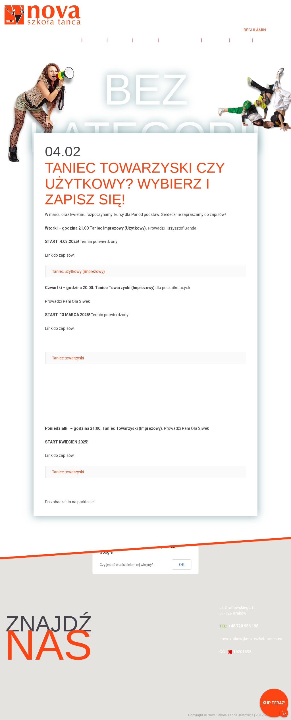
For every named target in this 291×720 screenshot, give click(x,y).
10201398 (242, 651)
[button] (145, 620)
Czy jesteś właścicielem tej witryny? (126, 564)
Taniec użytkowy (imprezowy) (78, 271)
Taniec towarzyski (68, 358)
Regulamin (255, 29)
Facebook (281, 25)
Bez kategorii (145, 113)
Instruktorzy (180, 40)
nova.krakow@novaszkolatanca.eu (250, 638)
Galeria (215, 40)
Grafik (120, 40)
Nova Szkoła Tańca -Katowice (230, 715)
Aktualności (62, 40)
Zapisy (94, 40)
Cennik (145, 40)
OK (181, 564)
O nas (241, 40)
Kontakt (267, 40)
